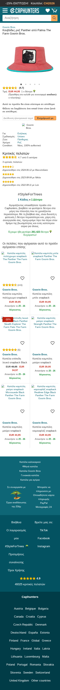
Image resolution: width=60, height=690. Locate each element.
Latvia (46, 648)
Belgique (30, 608)
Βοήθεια (16, 522)
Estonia (45, 632)
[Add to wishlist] (22, 278)
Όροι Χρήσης (16, 570)
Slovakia (48, 664)
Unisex (21, 136)
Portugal (22, 664)
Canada (19, 616)
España (33, 632)
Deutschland (18, 632)
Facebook (44, 538)
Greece (46, 640)
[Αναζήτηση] (54, 18)
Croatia (30, 616)
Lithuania (16, 656)
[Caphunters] (17, 10)
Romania (35, 664)
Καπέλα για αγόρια (30, 479)
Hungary (15, 648)
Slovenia (15, 672)
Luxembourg (32, 656)
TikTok (44, 530)
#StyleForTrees (15, 546)
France (24, 640)
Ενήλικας (22, 133)
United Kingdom (19, 680)
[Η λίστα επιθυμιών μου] (48, 10)
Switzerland (42, 672)
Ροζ (19, 142)
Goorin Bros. (9, 27)
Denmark (41, 624)
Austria (18, 608)
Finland (13, 640)
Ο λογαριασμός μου (16, 534)
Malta (45, 656)
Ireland (27, 648)
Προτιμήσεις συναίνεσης (16, 558)
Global (36, 640)
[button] (21, 84)
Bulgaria (43, 608)
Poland (10, 664)
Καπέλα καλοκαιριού (30, 462)
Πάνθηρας (23, 139)
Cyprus (41, 616)
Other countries (41, 680)
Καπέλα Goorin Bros (30, 471)
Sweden (28, 672)
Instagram (44, 546)
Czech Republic (23, 624)
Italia (37, 648)
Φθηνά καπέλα (30, 466)
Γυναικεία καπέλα (30, 475)
